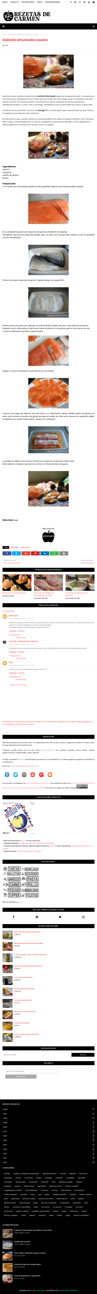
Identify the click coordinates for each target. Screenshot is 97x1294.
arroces (63, 1174)
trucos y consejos (11, 1215)
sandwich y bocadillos (21, 1207)
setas (36, 1207)
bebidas (72, 1174)
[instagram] (79, 2)
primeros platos (10, 1203)
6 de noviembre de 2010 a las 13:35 (21, 619)
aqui (20, 902)
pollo (73, 1199)
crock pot (59, 1178)
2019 (48, 1122)
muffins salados (10, 1194)
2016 (48, 1136)
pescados (12, 34)
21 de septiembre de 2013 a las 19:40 (22, 665)
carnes (18, 1178)
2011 (48, 1158)
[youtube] (89, 2)
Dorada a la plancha (22, 1000)
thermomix (74, 1211)
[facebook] (70, 2)
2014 (48, 1145)
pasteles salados (59, 1194)
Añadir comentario (18, 685)
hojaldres (7, 1186)
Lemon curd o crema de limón (26, 1034)
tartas (64, 1211)
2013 (48, 1149)
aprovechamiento (50, 1174)
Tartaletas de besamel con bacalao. (77, 594)
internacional (29, 1186)
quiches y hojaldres (48, 1203)
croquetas (70, 1178)
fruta (53, 1182)
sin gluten (68, 1207)
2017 (48, 1131)
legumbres (42, 1186)
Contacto (14, 2)
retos (86, 1203)
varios (23, 1215)
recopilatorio (65, 1203)
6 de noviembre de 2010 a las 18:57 (21, 644)
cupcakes (81, 1178)
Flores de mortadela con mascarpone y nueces (44, 594)
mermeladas (66, 1190)
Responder (13, 631)
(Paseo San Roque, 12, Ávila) (29, 851)
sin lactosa (8, 1211)
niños (32, 1194)
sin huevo (79, 1207)
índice (21, 759)
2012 (48, 1153)
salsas (6, 1207)
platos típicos (62, 1199)
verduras (42, 1215)
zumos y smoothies (81, 1215)
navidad (23, 1194)
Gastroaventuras (52, 2)
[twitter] (75, 2)
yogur (68, 1215)
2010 (48, 1162)
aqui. (23, 840)
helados (79, 1182)
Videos (39, 2)
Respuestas (15, 635)
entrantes (14, 547)
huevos (17, 1186)
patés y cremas (85, 1194)
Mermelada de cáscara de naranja (28, 943)
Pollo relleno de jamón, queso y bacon (30, 1253)
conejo (38, 1178)
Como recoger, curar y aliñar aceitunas (30, 954)
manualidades (31, 1190)
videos (59, 1215)
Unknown (13, 615)
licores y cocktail (71, 1186)
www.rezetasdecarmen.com (38, 783)
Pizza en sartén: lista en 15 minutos (28, 966)
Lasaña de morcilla (22, 1241)
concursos (28, 1178)
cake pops (8, 1178)
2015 (48, 1140)
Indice (5, 2)
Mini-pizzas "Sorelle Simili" (25, 1011)
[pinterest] (84, 2)
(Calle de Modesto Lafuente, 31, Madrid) (36, 843)
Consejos (48, 1178)
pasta (47, 1194)
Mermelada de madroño (24, 989)
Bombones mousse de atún (14, 593)
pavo (6, 1199)
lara (11, 662)
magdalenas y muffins (13, 1190)
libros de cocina (55, 1186)
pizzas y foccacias (46, 1199)
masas (54, 1190)
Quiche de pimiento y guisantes (27, 1276)
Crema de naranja (21, 1023)
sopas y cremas (22, 1211)
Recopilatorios (28, 2)
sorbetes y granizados (40, 1211)
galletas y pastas (65, 1182)
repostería (77, 1203)
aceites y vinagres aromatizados (26, 1174)
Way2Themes (41, 1290)
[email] (93, 2)
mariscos (44, 1190)
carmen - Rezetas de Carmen (23, 641)
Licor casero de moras (23, 977)
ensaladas (33, 1182)
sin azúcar (57, 1207)
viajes (51, 1215)
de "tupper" (8, 1182)
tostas (84, 1211)
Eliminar (21, 631)
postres (81, 1199)
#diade (7, 1174)
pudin (35, 1203)
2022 (48, 1109)
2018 (48, 1127)
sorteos (55, 1211)
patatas (73, 1194)
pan (39, 1194)
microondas (79, 1190)
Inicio (5, 34)
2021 (48, 1114)
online (52, 846)
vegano (32, 1215)
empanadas (21, 1182)
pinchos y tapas (29, 1199)
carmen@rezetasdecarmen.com (25, 766)
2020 (48, 1118)
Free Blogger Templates (68, 1290)
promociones (24, 1203)
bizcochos (83, 1174)
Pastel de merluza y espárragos (27, 1264)
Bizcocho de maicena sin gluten (27, 932)
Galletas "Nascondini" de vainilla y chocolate (33, 1230)
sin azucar (46, 1207)
